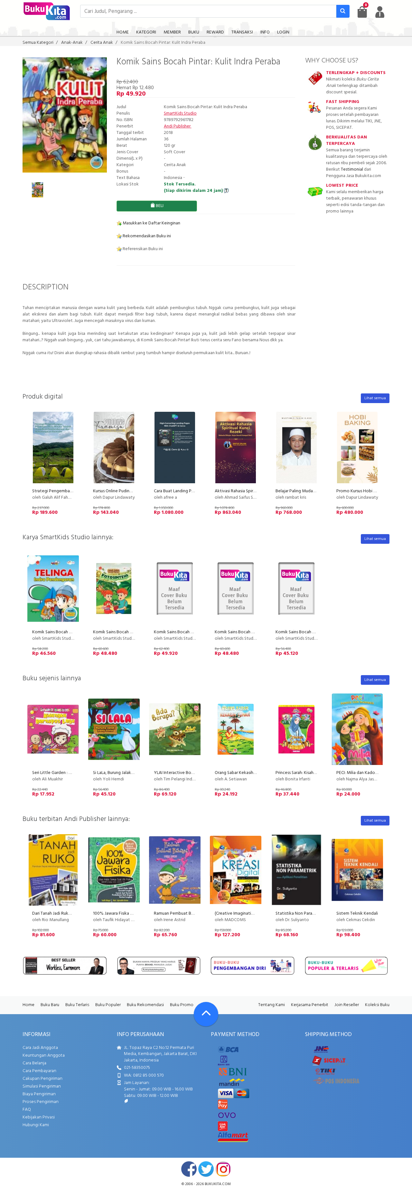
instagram (223, 1169)
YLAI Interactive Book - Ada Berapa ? (189, 773)
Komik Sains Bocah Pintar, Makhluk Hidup (254, 632)
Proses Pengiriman (41, 1102)
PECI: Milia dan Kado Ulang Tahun (367, 773)
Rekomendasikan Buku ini (146, 236)
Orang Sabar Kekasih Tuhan (240, 773)
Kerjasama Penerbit (309, 1005)
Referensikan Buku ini (142, 249)
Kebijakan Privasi (39, 1117)
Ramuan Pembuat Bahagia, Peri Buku (188, 913)
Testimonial (352, 169)
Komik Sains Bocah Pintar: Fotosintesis (129, 632)
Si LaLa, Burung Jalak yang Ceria (122, 773)
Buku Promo (181, 1005)
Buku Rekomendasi (145, 1005)
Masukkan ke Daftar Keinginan (151, 223)
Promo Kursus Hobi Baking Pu (364, 491)
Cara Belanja (34, 1063)
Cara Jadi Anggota (40, 1047)
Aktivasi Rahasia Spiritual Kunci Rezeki (251, 491)
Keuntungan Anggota (44, 1055)
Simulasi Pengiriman (42, 1086)
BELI (159, 206)
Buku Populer (108, 1005)
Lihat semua (375, 398)
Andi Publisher (178, 126)
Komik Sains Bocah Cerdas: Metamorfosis (193, 632)
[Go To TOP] (206, 1014)
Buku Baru (50, 1005)
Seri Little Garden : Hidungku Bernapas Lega (73, 773)
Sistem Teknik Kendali (357, 913)
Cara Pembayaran (39, 1071)
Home (28, 1005)
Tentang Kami (271, 1005)
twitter (206, 1169)
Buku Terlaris (77, 1005)
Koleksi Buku (377, 1005)
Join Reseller (346, 1005)
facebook (189, 1169)
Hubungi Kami (36, 1125)
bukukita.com (218, 1184)
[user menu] (380, 12)
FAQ (27, 1109)
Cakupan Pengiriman (42, 1078)
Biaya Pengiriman (39, 1094)
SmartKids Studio (180, 113)
